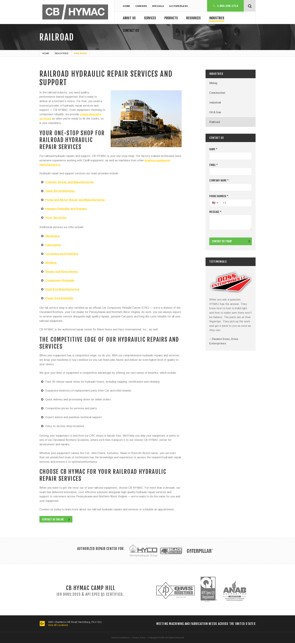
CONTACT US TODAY (222, 241)
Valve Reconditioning (60, 191)
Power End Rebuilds (59, 298)
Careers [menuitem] (141, 6)
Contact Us (131, 31)
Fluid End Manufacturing (62, 289)
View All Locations (58, 625)
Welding (51, 262)
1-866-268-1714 (227, 5)
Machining (52, 236)
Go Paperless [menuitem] (178, 6)
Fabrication (53, 244)
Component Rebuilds (60, 280)
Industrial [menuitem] (215, 102)
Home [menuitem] (126, 6)
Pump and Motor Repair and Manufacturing (75, 199)
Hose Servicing (55, 217)
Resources (193, 18)
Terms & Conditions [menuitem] (120, 638)
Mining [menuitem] (213, 83)
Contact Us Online (53, 519)
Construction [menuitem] (217, 92)
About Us (129, 18)
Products (171, 18)
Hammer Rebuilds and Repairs (66, 208)
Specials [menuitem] (158, 6)
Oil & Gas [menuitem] (215, 112)
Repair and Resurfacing (61, 271)
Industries (216, 18)
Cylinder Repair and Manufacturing (69, 182)
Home (45, 53)
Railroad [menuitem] (214, 122)
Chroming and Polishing (61, 253)
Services (150, 18)
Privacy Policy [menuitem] (139, 638)
